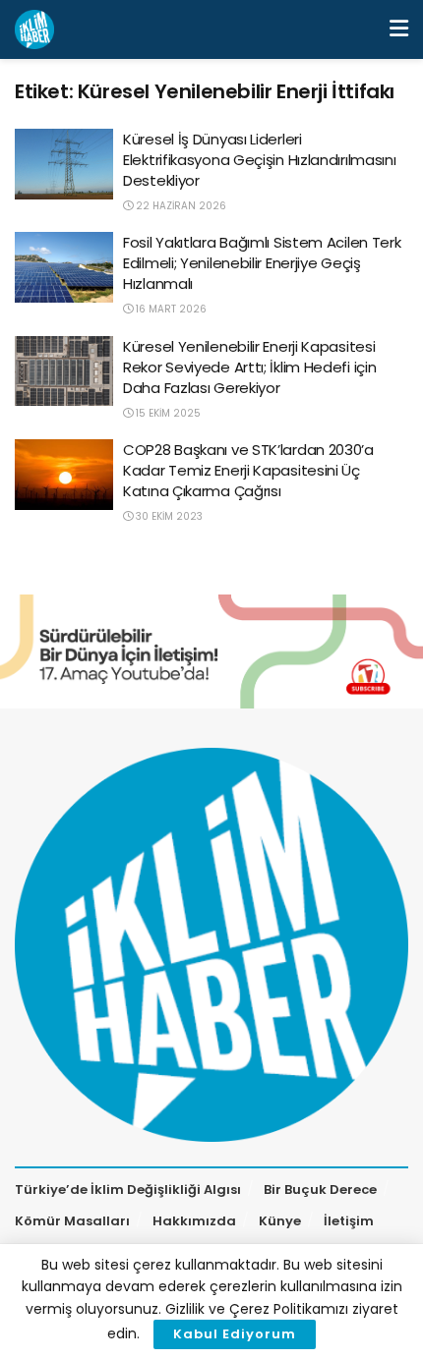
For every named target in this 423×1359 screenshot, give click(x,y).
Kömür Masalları (72, 1221)
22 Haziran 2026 (179, 205)
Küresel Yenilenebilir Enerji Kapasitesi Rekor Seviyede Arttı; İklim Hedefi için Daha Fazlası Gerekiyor (249, 367)
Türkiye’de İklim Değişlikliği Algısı (128, 1189)
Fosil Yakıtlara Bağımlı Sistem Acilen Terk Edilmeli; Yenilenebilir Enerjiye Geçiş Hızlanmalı (261, 263)
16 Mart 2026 (170, 309)
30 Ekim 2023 (168, 516)
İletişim (349, 1221)
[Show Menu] (399, 29)
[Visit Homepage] (34, 29)
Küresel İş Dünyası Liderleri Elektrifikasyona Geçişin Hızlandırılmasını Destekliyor (259, 160)
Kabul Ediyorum (234, 1334)
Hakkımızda (194, 1221)
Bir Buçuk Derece (320, 1189)
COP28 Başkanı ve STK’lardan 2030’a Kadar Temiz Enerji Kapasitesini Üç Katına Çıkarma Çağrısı (248, 470)
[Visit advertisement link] (211, 651)
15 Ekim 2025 (167, 413)
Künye (280, 1221)
